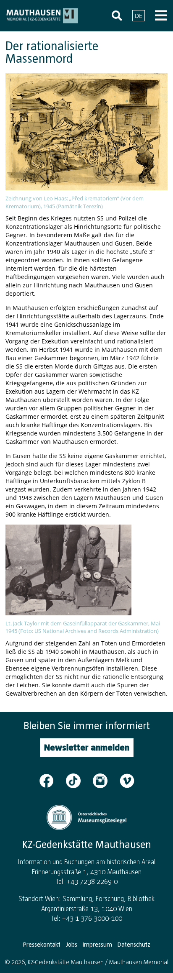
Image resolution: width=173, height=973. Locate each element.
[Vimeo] (127, 780)
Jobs (71, 944)
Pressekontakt (41, 944)
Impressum (97, 944)
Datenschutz (134, 944)
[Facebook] (51, 780)
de (138, 16)
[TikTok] (78, 780)
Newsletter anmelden (86, 747)
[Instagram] (105, 780)
